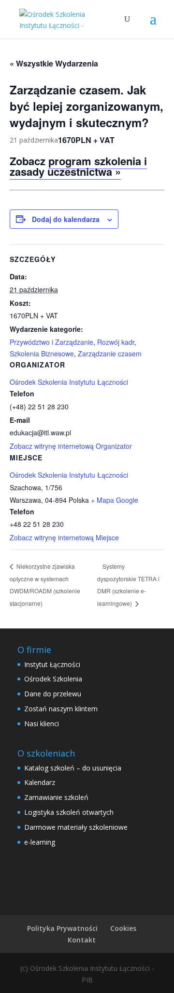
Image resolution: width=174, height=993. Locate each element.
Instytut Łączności (52, 664)
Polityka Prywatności (62, 928)
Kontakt (82, 939)
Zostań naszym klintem (61, 708)
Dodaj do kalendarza (66, 219)
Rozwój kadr (115, 342)
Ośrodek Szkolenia (53, 678)
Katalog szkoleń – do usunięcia (72, 767)
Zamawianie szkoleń (56, 797)
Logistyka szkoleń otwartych (69, 812)
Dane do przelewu (52, 693)
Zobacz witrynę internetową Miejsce (64, 537)
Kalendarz (39, 782)
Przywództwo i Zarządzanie (51, 342)
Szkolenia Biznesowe (42, 353)
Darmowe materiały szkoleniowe (76, 827)
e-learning (39, 842)
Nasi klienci (41, 723)
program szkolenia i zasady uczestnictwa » (78, 166)
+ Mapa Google (114, 500)
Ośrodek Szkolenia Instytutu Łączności (69, 475)
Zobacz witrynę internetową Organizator (71, 446)
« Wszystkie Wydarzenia (54, 63)
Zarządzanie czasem (110, 353)
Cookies (123, 928)
